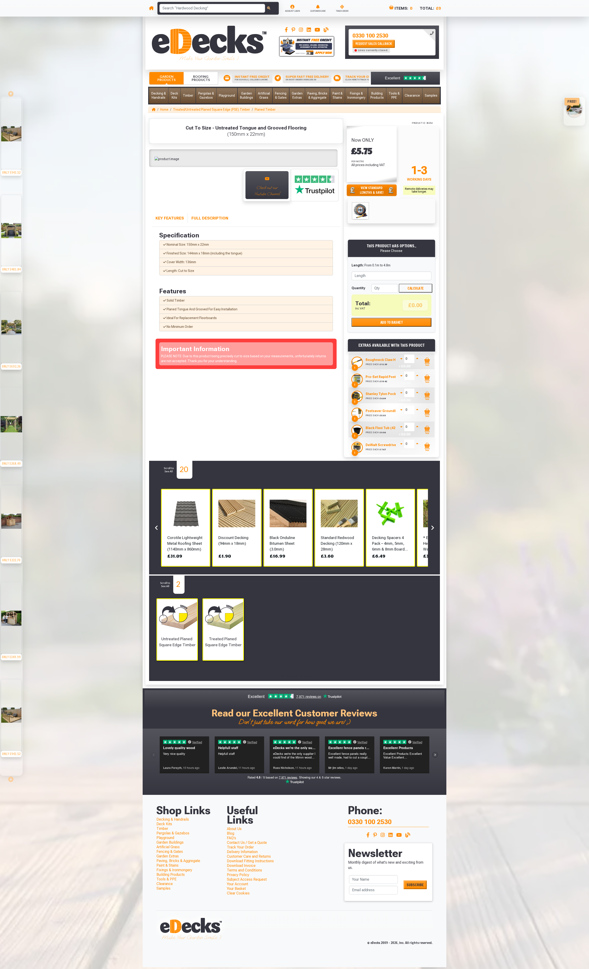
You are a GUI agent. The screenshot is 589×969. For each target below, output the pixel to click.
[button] (158, 96)
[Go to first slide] (234, 187)
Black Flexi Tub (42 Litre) (385, 428)
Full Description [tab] (209, 218)
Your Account (237, 884)
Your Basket (236, 888)
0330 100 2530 (370, 35)
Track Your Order (240, 847)
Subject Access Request (247, 879)
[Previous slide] (156, 187)
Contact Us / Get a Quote (247, 842)
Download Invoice (241, 865)
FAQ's (231, 838)
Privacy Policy (238, 875)
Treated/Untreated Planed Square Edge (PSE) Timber (211, 109)
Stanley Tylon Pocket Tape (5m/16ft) (394, 394)
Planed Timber (265, 109)
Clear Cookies (238, 893)
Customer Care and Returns (249, 856)
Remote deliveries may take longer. (419, 190)
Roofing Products (201, 78)
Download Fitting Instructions (250, 861)
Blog (230, 833)
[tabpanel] (392, 42)
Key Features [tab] (170, 218)
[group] (11, 145)
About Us (234, 829)
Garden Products (166, 78)
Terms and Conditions (244, 870)
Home (164, 109)
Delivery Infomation (242, 852)
